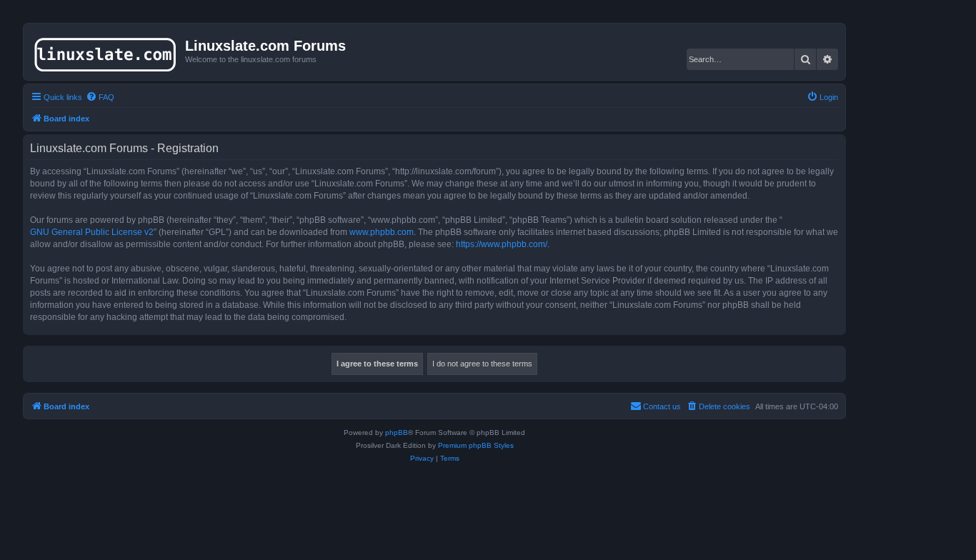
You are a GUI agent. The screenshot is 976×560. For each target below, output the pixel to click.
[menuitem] (100, 97)
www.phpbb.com (381, 232)
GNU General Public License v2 (92, 232)
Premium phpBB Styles (476, 445)
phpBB (396, 432)
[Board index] (106, 51)
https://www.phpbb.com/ (501, 244)
